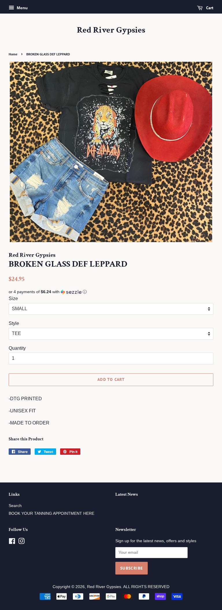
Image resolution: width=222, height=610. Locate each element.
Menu (22, 7)
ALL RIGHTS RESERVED (146, 587)
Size (13, 298)
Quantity (17, 348)
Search (15, 506)
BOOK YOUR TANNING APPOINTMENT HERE (51, 513)
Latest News (126, 494)
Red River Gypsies (111, 30)
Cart (209, 7)
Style (14, 323)
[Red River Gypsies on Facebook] (12, 542)
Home (13, 54)
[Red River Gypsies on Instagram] (21, 542)
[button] (111, 292)
